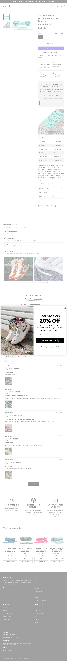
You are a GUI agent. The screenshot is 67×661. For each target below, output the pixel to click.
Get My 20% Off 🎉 (50, 340)
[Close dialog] (64, 308)
